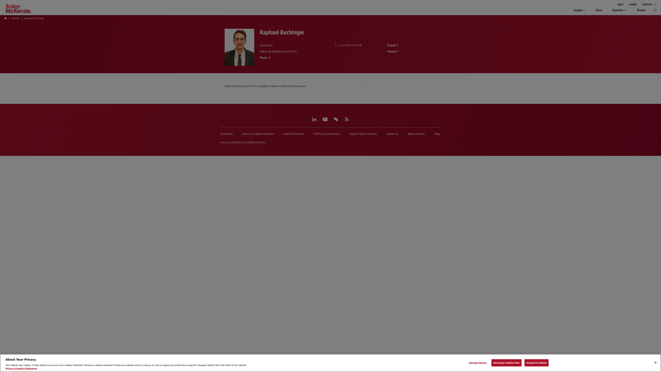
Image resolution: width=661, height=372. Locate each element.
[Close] (655, 362)
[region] (330, 363)
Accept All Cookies (536, 362)
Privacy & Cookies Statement (21, 368)
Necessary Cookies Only (506, 362)
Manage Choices (478, 362)
